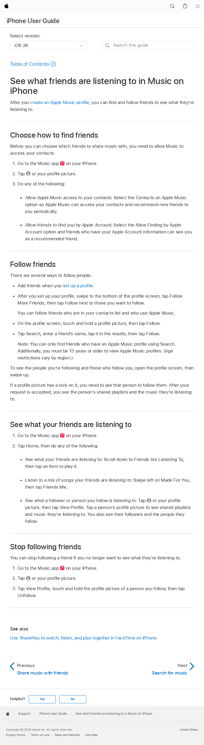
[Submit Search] (107, 45)
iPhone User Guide (33, 21)
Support (24, 714)
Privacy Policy (15, 735)
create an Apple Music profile (59, 102)
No (73, 699)
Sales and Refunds (67, 735)
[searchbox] (148, 45)
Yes (42, 699)
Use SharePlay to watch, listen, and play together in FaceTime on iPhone (83, 638)
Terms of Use (40, 735)
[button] (172, 6)
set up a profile (78, 285)
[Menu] (197, 6)
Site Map (92, 735)
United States (189, 729)
